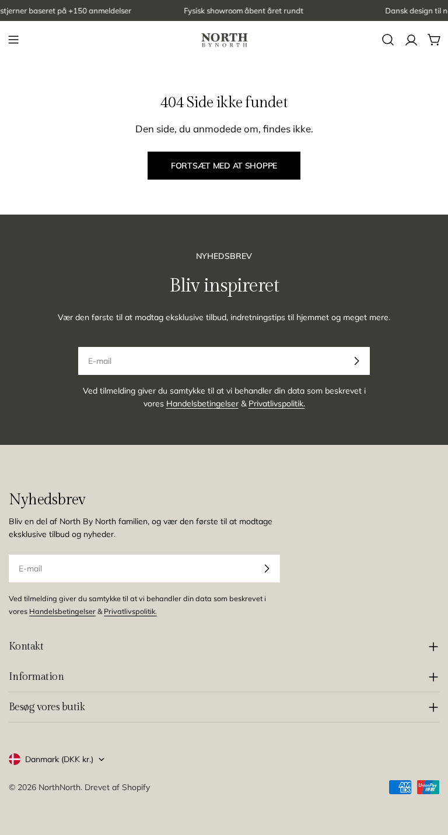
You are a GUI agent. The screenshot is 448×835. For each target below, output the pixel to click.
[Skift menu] (13, 39)
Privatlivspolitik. (277, 403)
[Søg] (388, 39)
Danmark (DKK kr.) (59, 759)
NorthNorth (59, 787)
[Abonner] (356, 361)
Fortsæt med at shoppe (224, 165)
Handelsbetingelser (202, 403)
